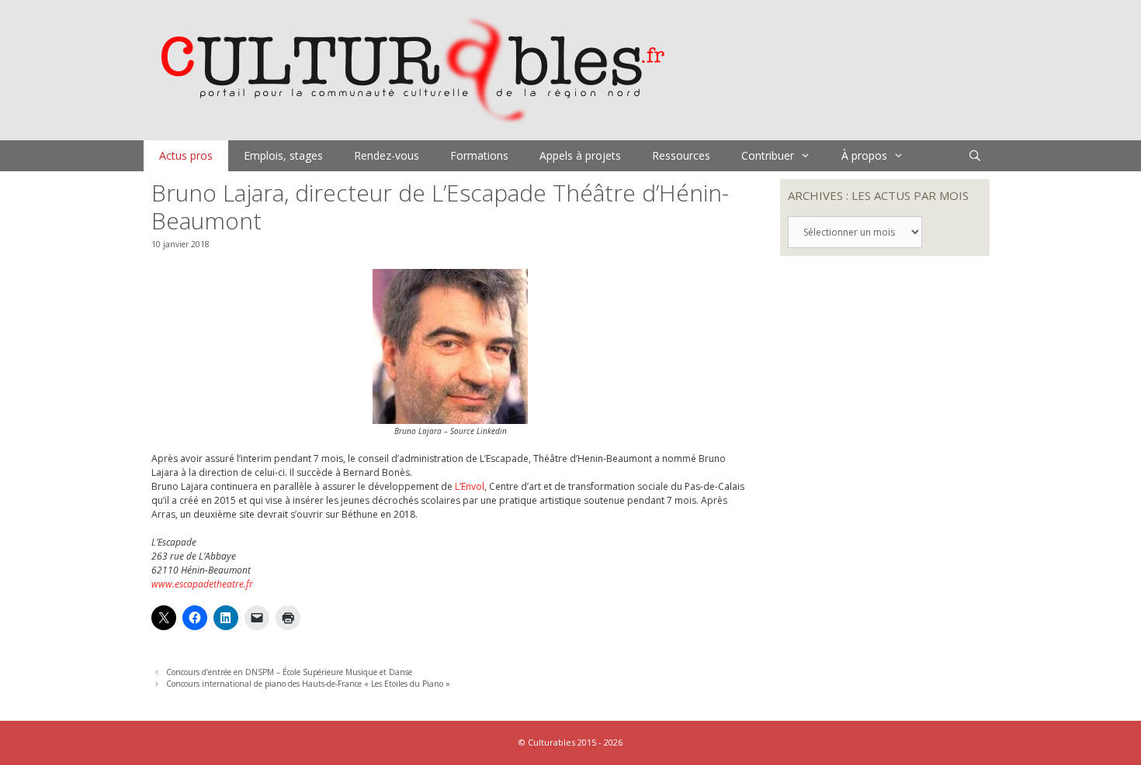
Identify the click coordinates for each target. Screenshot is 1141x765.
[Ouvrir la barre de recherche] (974, 155)
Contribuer (767, 155)
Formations (479, 155)
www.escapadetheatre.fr (202, 584)
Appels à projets (580, 155)
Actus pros (186, 155)
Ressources (681, 155)
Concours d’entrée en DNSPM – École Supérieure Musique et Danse (289, 672)
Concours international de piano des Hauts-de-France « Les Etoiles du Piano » (308, 683)
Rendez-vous (386, 155)
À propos (864, 155)
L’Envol (469, 486)
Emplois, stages (283, 155)
